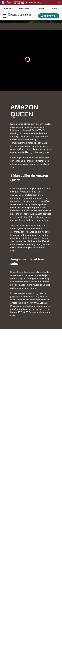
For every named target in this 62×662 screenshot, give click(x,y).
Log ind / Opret (49, 16)
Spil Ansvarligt (35, 2)
